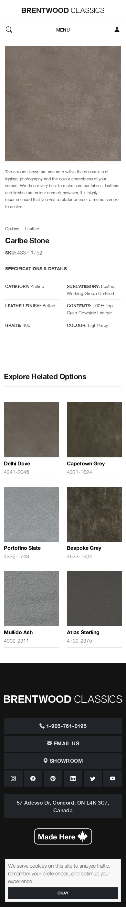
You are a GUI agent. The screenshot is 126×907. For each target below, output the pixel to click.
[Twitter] (93, 778)
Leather (32, 228)
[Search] (9, 29)
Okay (63, 893)
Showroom (65, 761)
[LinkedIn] (73, 778)
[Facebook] (33, 778)
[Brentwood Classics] (63, 10)
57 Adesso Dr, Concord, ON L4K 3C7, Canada (63, 806)
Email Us (65, 744)
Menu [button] (63, 29)
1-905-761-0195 (66, 726)
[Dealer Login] (116, 29)
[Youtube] (112, 778)
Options (12, 228)
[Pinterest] (53, 778)
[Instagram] (13, 778)
